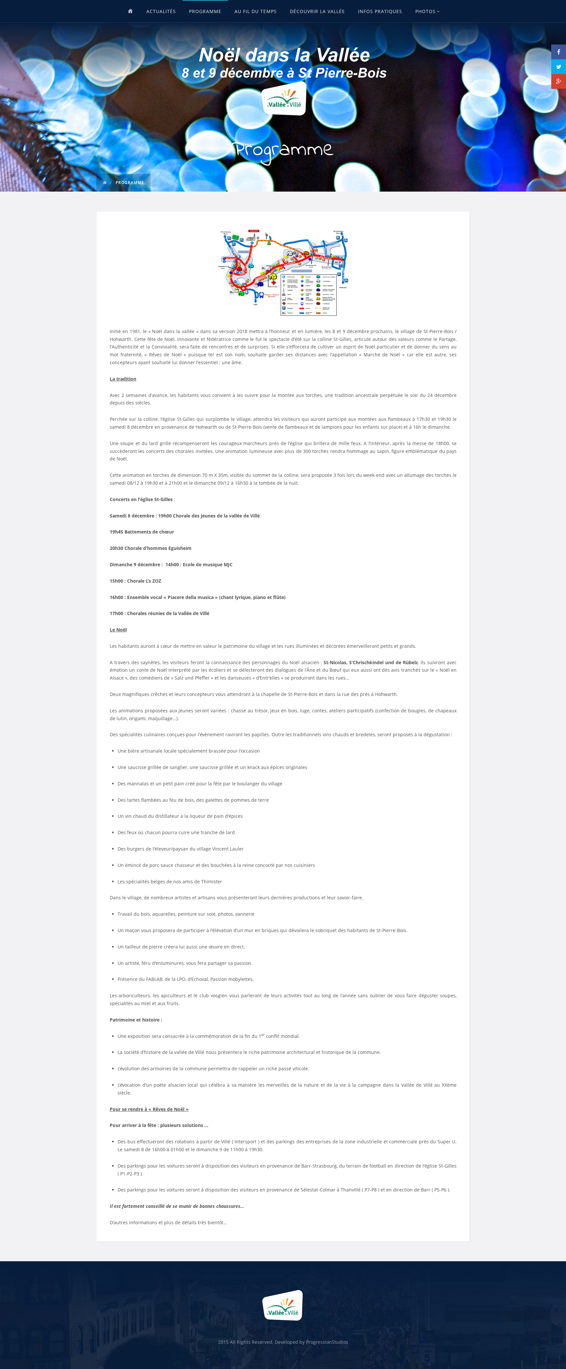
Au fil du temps (256, 11)
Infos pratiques (380, 11)
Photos (425, 11)
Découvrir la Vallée (317, 11)
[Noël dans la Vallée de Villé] (283, 79)
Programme (205, 11)
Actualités (161, 11)
